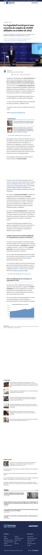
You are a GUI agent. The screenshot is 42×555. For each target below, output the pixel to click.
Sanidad (34, 0)
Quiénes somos (30, 536)
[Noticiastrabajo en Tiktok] (34, 550)
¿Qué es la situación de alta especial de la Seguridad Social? (17, 39)
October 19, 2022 (27, 135)
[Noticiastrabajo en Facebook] (28, 550)
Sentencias (6, 538)
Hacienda (5, 543)
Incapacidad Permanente (8, 541)
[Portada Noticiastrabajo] (10, 526)
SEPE (15, 541)
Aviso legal (29, 541)
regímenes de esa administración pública (17, 185)
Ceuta (16, 0)
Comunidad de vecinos (18, 538)
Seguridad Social (10, 327)
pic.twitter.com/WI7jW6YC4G (17, 112)
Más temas (16, 543)
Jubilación (16, 536)
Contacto (29, 545)
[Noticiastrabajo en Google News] (37, 550)
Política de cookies (30, 540)
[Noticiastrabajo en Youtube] (35, 550)
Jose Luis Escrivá (17, 327)
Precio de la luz (11, 0)
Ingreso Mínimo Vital (8, 545)
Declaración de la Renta (8, 540)
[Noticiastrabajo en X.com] (30, 550)
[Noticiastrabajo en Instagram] (32, 550)
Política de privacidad (31, 543)
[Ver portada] (10, 3)
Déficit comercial (23, 0)
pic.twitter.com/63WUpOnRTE (20, 270)
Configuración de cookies (32, 538)
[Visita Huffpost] (34, 2)
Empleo (5, 327)
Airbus (19, 0)
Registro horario (29, 0)
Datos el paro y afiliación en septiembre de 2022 (15, 40)
